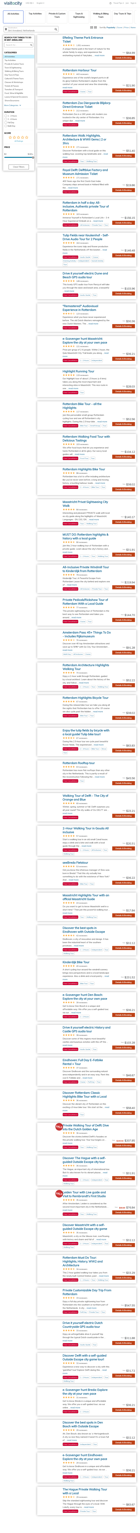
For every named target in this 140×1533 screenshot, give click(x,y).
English (40, 3)
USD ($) (29, 3)
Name (133, 27)
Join (127, 3)
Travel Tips (118, 3)
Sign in (133, 3)
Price (126, 27)
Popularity (111, 27)
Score (119, 27)
